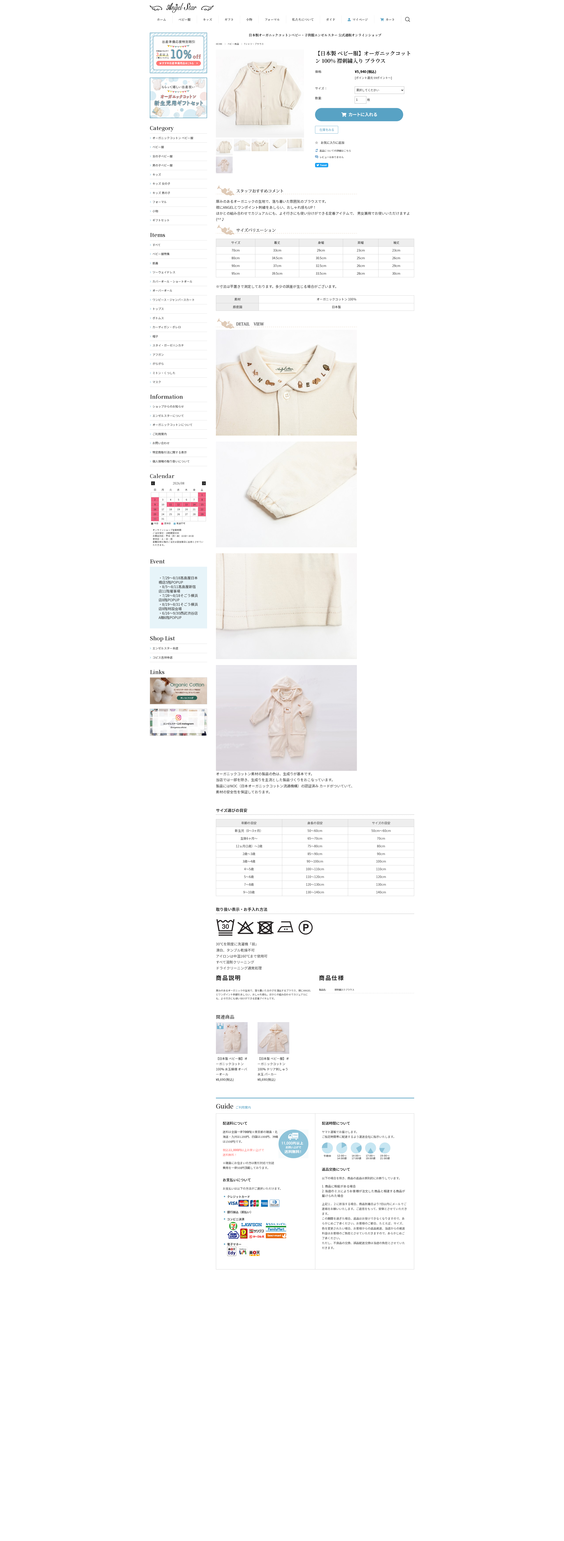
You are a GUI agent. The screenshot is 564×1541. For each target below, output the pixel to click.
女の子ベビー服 (162, 156)
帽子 (155, 336)
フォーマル (272, 19)
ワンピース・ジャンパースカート (173, 300)
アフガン (158, 354)
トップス (158, 309)
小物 (249, 19)
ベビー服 (184, 19)
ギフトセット (161, 220)
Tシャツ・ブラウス (254, 43)
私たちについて (303, 19)
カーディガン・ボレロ (166, 327)
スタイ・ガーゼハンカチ (168, 345)
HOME (219, 43)
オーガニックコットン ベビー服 (172, 138)
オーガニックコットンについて (172, 425)
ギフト (229, 19)
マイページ (360, 19)
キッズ (156, 174)
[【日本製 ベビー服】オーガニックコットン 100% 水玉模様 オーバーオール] (232, 1038)
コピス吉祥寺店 (162, 657)
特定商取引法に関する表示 (169, 452)
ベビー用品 (233, 43)
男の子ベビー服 (162, 165)
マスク (156, 382)
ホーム (161, 19)
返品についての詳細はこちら (335, 150)
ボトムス (158, 318)
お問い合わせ (161, 443)
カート (390, 19)
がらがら (158, 363)
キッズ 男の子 (161, 193)
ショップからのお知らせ (168, 406)
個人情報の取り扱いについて (171, 461)
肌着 (155, 263)
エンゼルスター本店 (165, 648)
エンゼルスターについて (168, 416)
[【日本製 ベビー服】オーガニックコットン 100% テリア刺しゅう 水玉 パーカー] (273, 1038)
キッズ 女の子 (161, 183)
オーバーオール (162, 290)
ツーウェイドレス (163, 272)
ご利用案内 (159, 434)
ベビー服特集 (161, 254)
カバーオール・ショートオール (172, 281)
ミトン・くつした (163, 373)
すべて (156, 245)
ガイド (330, 19)
